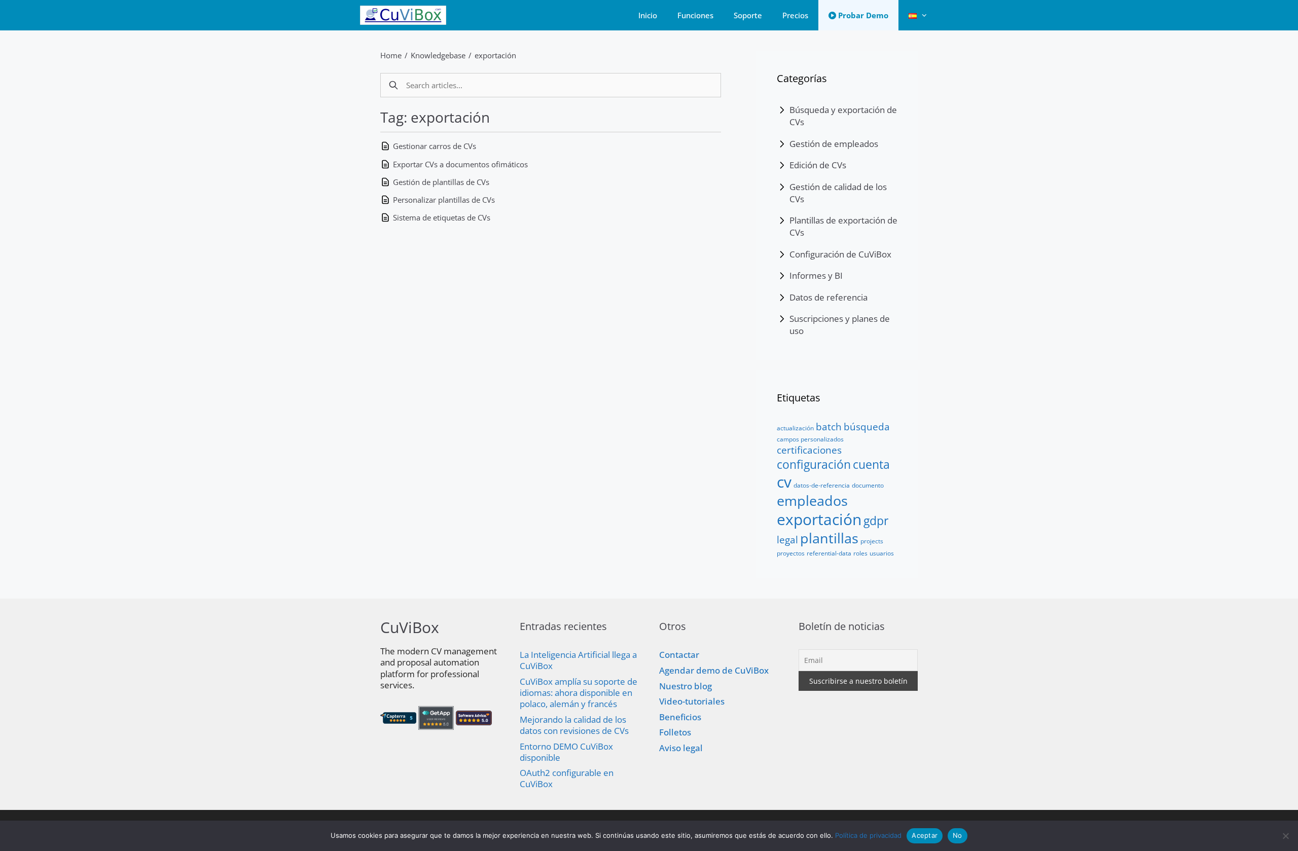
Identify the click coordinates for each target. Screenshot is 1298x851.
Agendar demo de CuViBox (714, 670)
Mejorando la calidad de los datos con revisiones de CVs (574, 725)
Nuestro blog (685, 686)
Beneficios (680, 717)
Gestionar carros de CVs (434, 146)
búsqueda (867, 426)
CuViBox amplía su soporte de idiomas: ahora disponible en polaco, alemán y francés (578, 693)
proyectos (791, 553)
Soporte (748, 15)
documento (868, 485)
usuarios (882, 553)
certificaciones (809, 449)
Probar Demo (862, 15)
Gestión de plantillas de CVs (441, 182)
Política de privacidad (868, 835)
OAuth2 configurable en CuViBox (567, 778)
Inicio (647, 15)
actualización (795, 428)
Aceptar (925, 835)
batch (829, 426)
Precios (795, 15)
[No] (1285, 836)
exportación (495, 55)
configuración (814, 464)
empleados (812, 500)
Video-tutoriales (692, 701)
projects (871, 541)
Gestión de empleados (833, 144)
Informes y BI (816, 275)
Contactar (679, 654)
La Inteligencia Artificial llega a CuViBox (578, 660)
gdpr (875, 520)
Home (391, 55)
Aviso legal (681, 748)
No (957, 835)
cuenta (871, 464)
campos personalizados (810, 439)
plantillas (829, 538)
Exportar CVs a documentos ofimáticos (460, 164)
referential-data (829, 553)
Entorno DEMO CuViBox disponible (566, 752)
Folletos (675, 732)
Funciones (695, 15)
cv (784, 481)
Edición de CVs (817, 165)
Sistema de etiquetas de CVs (441, 217)
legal (787, 539)
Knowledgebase (438, 55)
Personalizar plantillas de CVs (444, 200)
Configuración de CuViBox (840, 254)
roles (860, 553)
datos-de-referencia (822, 485)
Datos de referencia (828, 297)
